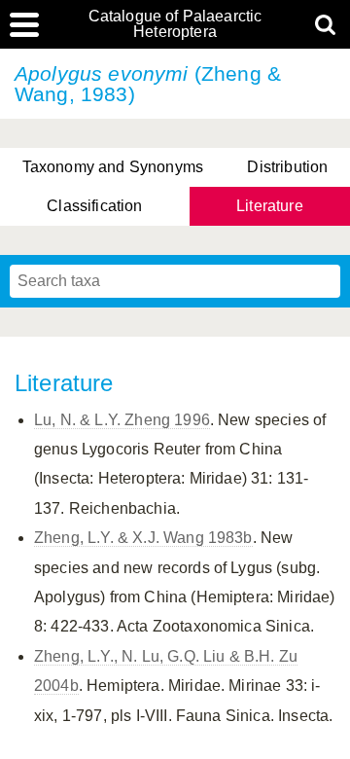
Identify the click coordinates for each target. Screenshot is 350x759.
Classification (94, 206)
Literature (269, 206)
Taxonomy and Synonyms (112, 167)
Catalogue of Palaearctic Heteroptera (175, 24)
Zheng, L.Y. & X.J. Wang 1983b (143, 537)
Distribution (287, 167)
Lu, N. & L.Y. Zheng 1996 (122, 420)
